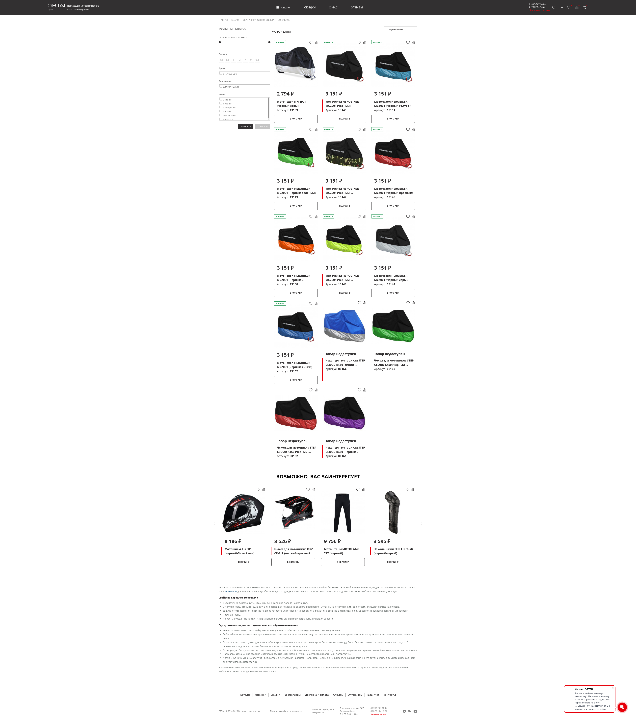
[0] (569, 7)
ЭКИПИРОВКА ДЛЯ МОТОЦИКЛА (258, 20)
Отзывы (338, 694)
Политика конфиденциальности (286, 711)
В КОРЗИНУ (296, 118)
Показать (246, 126)
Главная (223, 20)
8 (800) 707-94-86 (537, 4)
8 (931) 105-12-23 (537, 6)
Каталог (286, 7)
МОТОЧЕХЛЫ (283, 20)
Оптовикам (355, 694)
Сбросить (262, 126)
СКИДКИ (310, 7)
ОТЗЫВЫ (357, 7)
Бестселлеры (293, 694)
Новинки (260, 694)
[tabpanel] (243, 526)
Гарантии (373, 694)
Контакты (389, 694)
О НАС (333, 7)
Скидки (275, 694)
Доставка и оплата (317, 694)
